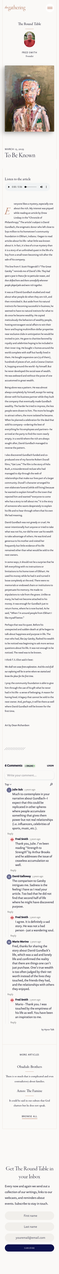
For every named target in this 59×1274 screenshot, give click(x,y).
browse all (29, 1116)
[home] (13, 8)
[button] (50, 8)
